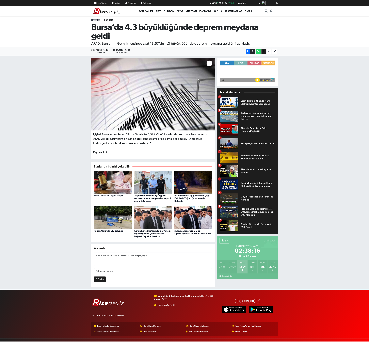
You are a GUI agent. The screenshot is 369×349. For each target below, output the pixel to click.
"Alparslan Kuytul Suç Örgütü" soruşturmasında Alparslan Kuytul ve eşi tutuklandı (152, 198)
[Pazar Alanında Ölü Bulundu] (113, 217)
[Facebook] (237, 301)
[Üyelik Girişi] (275, 3)
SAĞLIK (217, 11)
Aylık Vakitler (227, 276)
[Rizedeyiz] (107, 11)
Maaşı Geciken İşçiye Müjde (109, 195)
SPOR (180, 11)
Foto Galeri (101, 3)
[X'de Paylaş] (252, 51)
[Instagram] (247, 301)
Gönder (100, 279)
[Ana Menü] (276, 11)
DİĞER (248, 11)
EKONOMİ (205, 11)
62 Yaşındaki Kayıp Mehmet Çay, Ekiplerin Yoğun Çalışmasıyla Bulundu (191, 198)
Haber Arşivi (241, 332)
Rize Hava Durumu (152, 326)
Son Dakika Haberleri (198, 332)
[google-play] (261, 309)
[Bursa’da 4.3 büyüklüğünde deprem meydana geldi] (153, 94)
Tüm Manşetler (150, 332)
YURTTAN (191, 11)
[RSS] (258, 301)
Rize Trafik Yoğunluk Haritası (248, 326)
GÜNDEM (169, 11)
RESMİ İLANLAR (233, 11)
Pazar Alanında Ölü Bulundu (108, 231)
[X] (242, 301)
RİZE (158, 11)
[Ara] (266, 11)
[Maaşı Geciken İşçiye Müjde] (113, 182)
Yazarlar (132, 3)
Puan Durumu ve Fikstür (108, 332)
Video (118, 3)
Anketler (146, 3)
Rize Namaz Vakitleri (199, 326)
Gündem (108, 20)
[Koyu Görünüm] (271, 11)
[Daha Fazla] (263, 51)
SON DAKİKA (146, 11)
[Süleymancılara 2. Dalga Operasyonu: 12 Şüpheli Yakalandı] (193, 217)
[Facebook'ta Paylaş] (248, 51)
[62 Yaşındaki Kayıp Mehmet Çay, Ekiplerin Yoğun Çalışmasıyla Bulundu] (193, 182)
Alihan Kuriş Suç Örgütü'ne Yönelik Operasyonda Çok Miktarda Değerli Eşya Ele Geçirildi (152, 234)
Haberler (95, 20)
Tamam (275, 345)
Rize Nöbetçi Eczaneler (108, 326)
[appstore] (234, 309)
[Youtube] (252, 301)
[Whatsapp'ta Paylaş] (258, 51)
